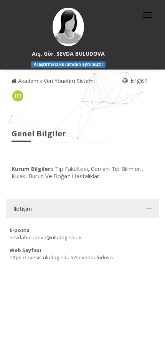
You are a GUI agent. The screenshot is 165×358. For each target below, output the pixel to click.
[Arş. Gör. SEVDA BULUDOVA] (68, 27)
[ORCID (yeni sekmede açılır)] (18, 96)
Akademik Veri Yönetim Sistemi (55, 81)
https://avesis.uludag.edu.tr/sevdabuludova (61, 257)
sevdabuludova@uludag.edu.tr (46, 237)
